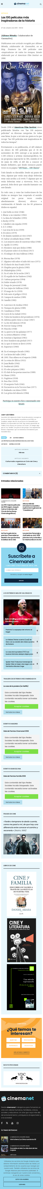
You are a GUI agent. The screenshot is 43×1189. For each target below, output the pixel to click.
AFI (10, 438)
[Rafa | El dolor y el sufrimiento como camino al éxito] (21, 612)
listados (4, 444)
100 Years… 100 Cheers (29, 168)
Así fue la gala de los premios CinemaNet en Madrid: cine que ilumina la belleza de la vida (10, 536)
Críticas (13, 1154)
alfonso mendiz (18, 438)
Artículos (4, 13)
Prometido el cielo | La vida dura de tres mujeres (23, 1149)
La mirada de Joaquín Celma (8, 501)
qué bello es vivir (14, 444)
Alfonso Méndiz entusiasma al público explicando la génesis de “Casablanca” (32, 507)
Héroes (21, 452)
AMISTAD (13, 1040)
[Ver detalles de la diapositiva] (21, 1078)
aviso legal (28, 574)
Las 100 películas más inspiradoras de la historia (17, 441)
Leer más (22, 1184)
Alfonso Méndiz (9, 36)
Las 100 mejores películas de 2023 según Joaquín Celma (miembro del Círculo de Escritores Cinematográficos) (10, 509)
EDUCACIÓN (28, 1040)
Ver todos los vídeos (13, 712)
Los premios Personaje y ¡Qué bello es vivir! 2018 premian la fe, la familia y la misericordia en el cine (32, 536)
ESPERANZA (13, 1045)
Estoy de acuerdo (22, 1179)
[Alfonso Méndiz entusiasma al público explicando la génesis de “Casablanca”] (32, 493)
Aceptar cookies (21, 706)
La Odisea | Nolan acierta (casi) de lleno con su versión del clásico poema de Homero (20, 642)
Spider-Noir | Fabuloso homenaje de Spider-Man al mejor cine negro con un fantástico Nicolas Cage (20, 664)
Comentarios (10, 473)
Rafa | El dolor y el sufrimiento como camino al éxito (20, 620)
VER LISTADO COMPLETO (21, 1052)
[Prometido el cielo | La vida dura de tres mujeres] (4, 1148)
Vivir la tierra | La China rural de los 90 (23, 1139)
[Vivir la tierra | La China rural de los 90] (4, 1139)
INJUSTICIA (29, 1045)
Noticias (26, 501)
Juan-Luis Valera (7, 415)
